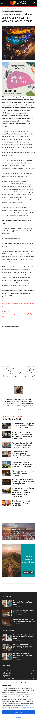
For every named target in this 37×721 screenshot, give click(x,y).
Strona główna (5, 8)
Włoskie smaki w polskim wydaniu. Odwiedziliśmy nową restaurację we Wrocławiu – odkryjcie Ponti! (22, 646)
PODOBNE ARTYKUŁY (12, 417)
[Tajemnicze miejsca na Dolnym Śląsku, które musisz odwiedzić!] (6, 473)
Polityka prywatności (28, 707)
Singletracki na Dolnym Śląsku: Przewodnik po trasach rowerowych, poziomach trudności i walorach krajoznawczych (23, 492)
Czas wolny (4, 505)
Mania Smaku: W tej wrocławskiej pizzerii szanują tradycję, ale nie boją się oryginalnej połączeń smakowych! (10, 373)
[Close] (35, 681)
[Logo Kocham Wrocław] (18, 3)
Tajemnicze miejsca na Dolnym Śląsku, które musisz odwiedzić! (23, 473)
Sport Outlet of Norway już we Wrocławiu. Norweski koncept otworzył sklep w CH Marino (23, 426)
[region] (18, 700)
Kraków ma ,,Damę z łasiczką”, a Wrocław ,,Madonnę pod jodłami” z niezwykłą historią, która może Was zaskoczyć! (27, 374)
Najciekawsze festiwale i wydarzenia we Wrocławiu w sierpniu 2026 (22, 503)
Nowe (14, 11)
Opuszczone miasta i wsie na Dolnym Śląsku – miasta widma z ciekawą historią (23, 482)
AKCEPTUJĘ (18, 712)
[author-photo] (18, 394)
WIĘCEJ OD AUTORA (12, 419)
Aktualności (5, 428)
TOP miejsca (19, 11)
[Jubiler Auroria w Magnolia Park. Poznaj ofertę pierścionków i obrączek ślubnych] (6, 454)
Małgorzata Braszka (11, 24)
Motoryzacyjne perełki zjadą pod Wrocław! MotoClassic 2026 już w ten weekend (22, 445)
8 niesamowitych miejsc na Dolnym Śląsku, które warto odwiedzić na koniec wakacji (22, 464)
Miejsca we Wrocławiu (16, 8)
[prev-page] (3, 510)
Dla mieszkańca (5, 436)
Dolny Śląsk (5, 466)
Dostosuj (18, 717)
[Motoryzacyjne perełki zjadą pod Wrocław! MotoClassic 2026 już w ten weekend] (6, 445)
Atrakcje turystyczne (5, 475)
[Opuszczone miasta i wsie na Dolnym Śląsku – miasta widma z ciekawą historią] (6, 482)
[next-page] (6, 510)
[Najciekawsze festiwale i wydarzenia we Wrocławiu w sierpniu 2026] (6, 503)
